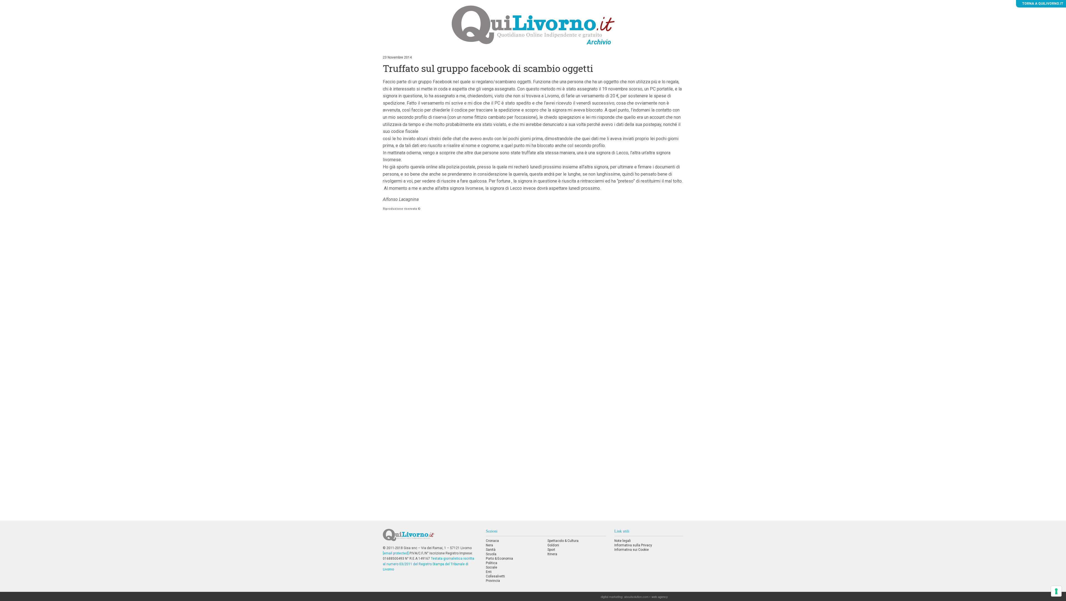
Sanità (491, 550)
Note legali (622, 541)
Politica (491, 563)
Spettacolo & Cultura (563, 541)
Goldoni (553, 545)
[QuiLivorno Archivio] (533, 25)
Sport (551, 550)
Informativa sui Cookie (631, 550)
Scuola (491, 554)
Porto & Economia (499, 558)
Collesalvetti (495, 576)
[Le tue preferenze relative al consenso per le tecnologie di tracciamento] (1056, 591)
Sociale (491, 567)
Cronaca (492, 541)
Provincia (493, 581)
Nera (489, 545)
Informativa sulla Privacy (633, 545)
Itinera (552, 554)
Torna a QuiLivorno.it (1042, 4)
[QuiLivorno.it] (430, 537)
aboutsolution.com (636, 596)
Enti (489, 572)
